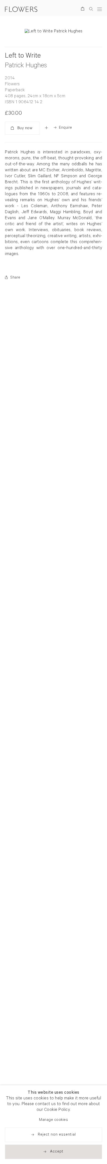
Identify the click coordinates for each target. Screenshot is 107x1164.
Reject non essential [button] (57, 1135)
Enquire (65, 128)
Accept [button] (56, 1152)
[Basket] (83, 9)
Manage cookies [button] (53, 1120)
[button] (46, 127)
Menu (100, 9)
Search (91, 8)
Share (15, 278)
